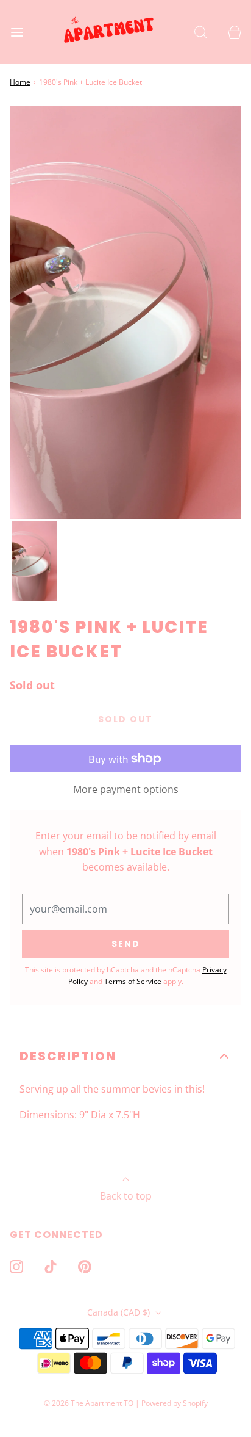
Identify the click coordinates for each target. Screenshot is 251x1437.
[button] (34, 561)
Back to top (126, 1196)
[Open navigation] (17, 32)
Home (20, 82)
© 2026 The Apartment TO (88, 1403)
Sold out (125, 719)
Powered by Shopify (174, 1403)
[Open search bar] (200, 32)
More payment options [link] (126, 789)
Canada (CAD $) (119, 1312)
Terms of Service (132, 981)
